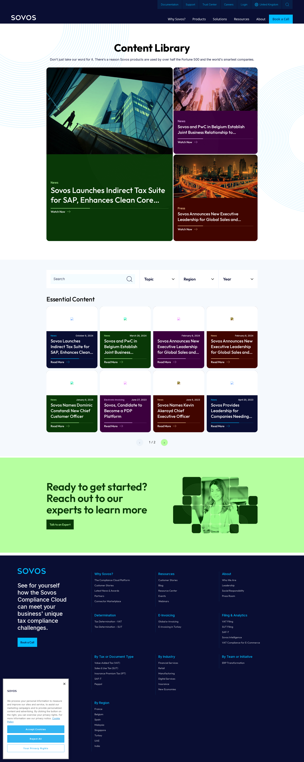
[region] (36, 719)
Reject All (36, 738)
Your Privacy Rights (35, 748)
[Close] (64, 684)
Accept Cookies (36, 729)
